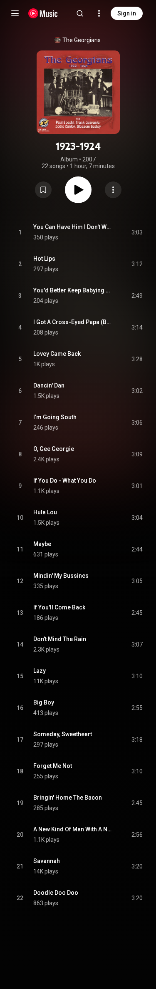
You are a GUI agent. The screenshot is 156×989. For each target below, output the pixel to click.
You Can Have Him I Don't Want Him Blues (72, 227)
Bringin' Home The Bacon (67, 797)
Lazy (39, 670)
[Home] (43, 13)
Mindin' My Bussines (61, 575)
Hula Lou (45, 512)
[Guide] (15, 13)
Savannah (46, 861)
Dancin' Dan (48, 385)
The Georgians (81, 40)
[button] (43, 189)
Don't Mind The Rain (59, 639)
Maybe (42, 544)
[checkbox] (137, 232)
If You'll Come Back (59, 607)
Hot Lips (44, 258)
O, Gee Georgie (53, 448)
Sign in (126, 13)
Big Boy (43, 702)
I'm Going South (55, 417)
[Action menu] (113, 189)
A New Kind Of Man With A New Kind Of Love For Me (72, 829)
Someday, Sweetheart (62, 734)
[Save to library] (43, 190)
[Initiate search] (80, 13)
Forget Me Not (52, 766)
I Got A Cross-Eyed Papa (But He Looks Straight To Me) (72, 322)
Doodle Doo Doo (55, 892)
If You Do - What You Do (64, 480)
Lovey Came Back (57, 353)
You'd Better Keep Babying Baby (72, 290)
